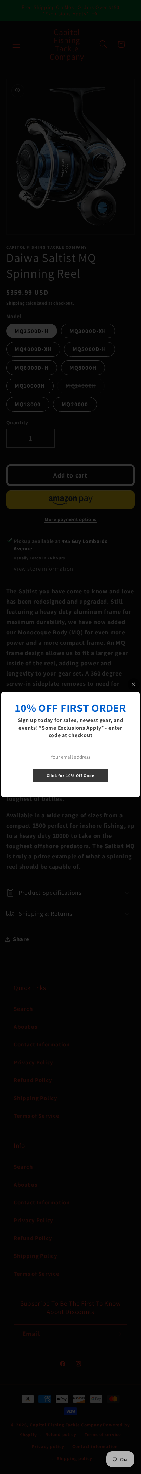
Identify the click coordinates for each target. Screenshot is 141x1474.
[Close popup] (134, 684)
